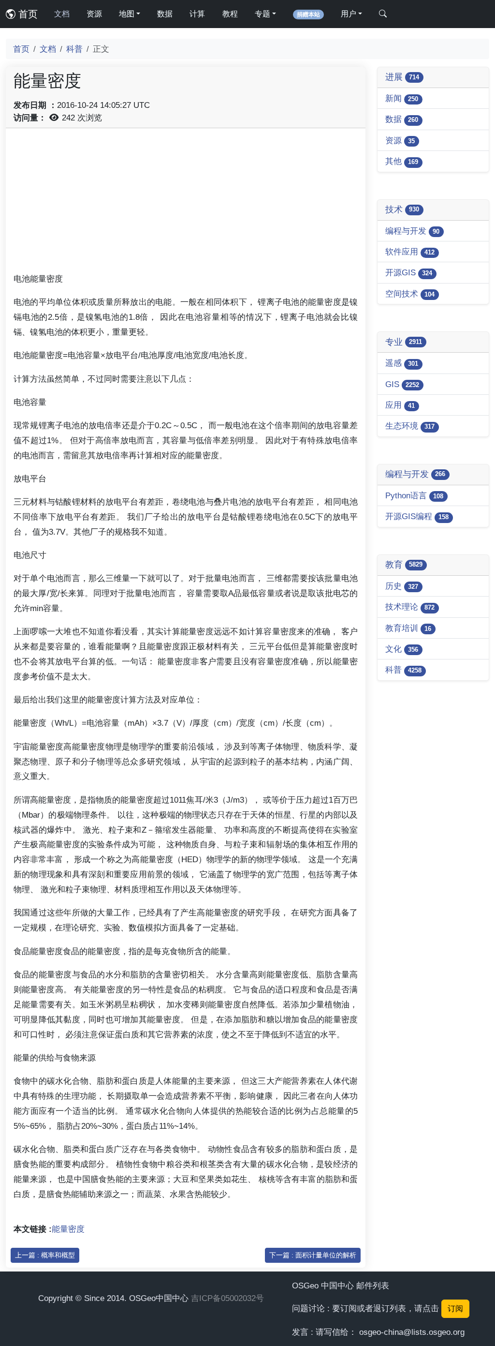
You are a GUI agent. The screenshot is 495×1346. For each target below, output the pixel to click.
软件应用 (410, 251)
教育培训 (408, 628)
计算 (197, 14)
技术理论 (410, 607)
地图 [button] (126, 14)
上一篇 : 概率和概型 (45, 1255)
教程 (230, 14)
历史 (401, 586)
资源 (94, 14)
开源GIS (408, 272)
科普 (74, 49)
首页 (26, 14)
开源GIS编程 (417, 516)
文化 (401, 649)
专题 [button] (262, 14)
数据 (165, 14)
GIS (402, 384)
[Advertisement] (186, 203)
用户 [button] (348, 14)
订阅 (455, 1308)
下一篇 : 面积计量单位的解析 (312, 1255)
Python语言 (414, 495)
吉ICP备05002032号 (227, 1298)
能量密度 (68, 1229)
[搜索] (383, 14)
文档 (62, 14)
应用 (400, 405)
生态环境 (410, 426)
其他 (401, 161)
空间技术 (410, 294)
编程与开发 (412, 231)
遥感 (401, 363)
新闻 (401, 98)
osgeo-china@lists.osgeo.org (412, 1332)
